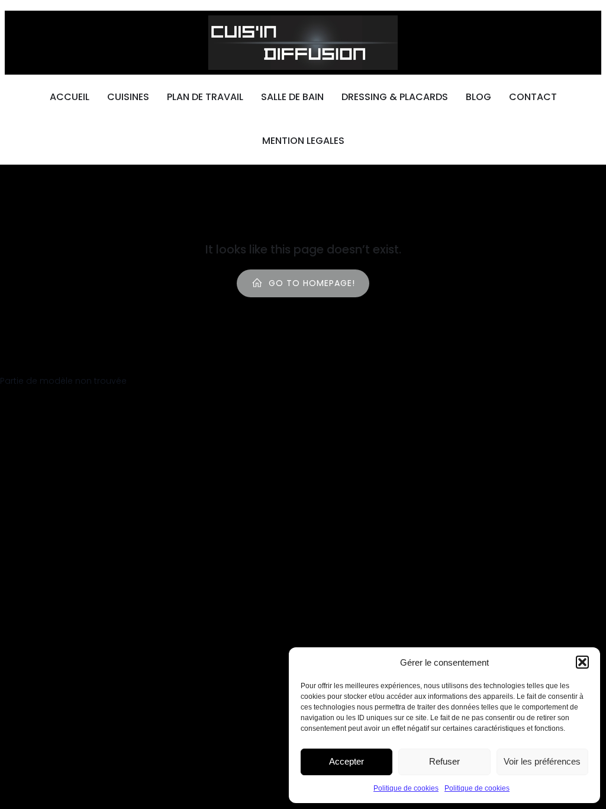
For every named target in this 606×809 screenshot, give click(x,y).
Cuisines (128, 97)
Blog (478, 97)
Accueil (69, 97)
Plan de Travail (205, 97)
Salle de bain (292, 97)
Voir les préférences (542, 761)
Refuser (444, 761)
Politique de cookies (406, 788)
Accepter (346, 761)
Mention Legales (303, 140)
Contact (533, 97)
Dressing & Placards (394, 97)
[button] (582, 662)
